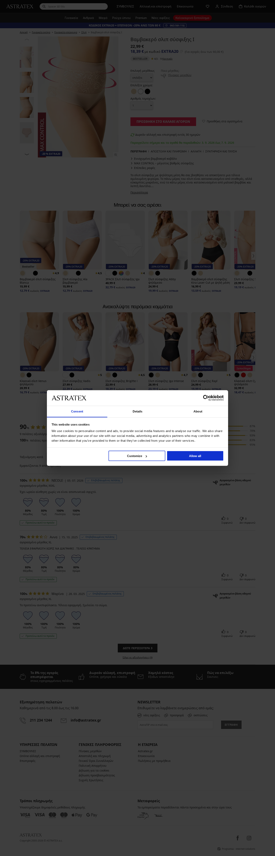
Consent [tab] (77, 411)
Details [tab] (138, 411)
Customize (134, 456)
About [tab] (197, 411)
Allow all (195, 456)
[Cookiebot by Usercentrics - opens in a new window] (206, 398)
